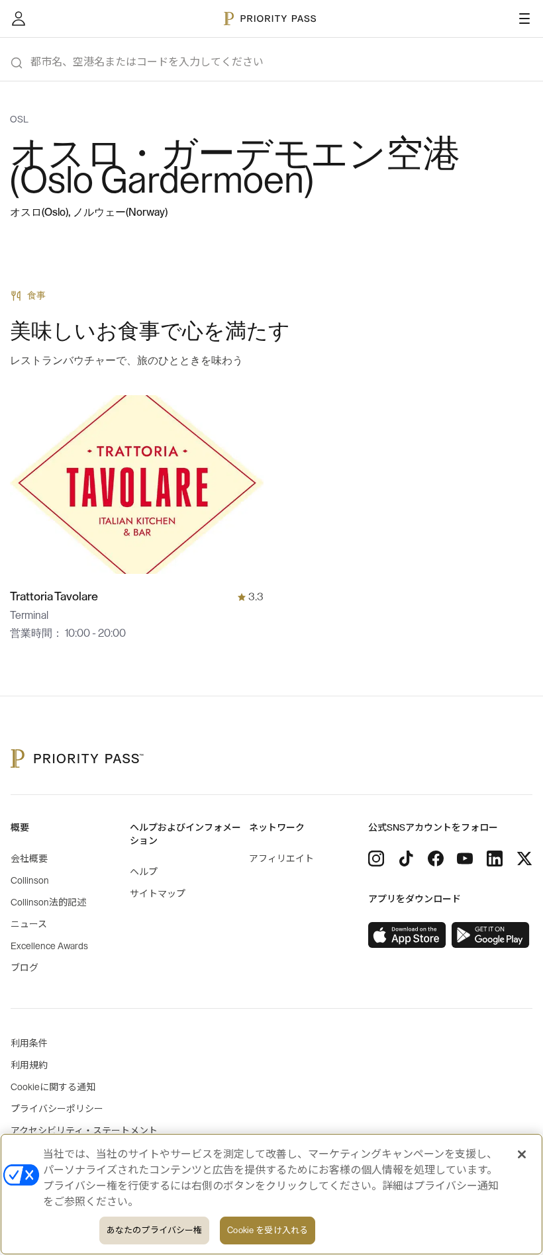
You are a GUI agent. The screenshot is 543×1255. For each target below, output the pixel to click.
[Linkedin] (495, 858)
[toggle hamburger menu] (524, 18)
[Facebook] (436, 858)
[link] (407, 935)
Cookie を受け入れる (267, 1230)
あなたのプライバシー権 (154, 1230)
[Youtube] (465, 858)
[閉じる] (521, 1154)
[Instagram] (376, 858)
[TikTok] (406, 858)
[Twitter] (524, 858)
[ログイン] (18, 18)
